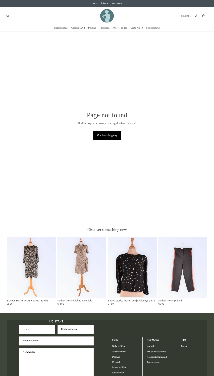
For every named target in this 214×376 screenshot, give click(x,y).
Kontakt (151, 346)
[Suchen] (7, 16)
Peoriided (117, 362)
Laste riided (118, 373)
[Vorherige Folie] (12, 267)
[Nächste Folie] (51, 267)
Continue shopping (107, 135)
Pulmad (116, 357)
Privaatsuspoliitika (156, 352)
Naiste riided (119, 346)
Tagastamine (153, 362)
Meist (184, 346)
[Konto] (196, 16)
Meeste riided (119, 367)
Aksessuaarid (119, 352)
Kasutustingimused (157, 357)
